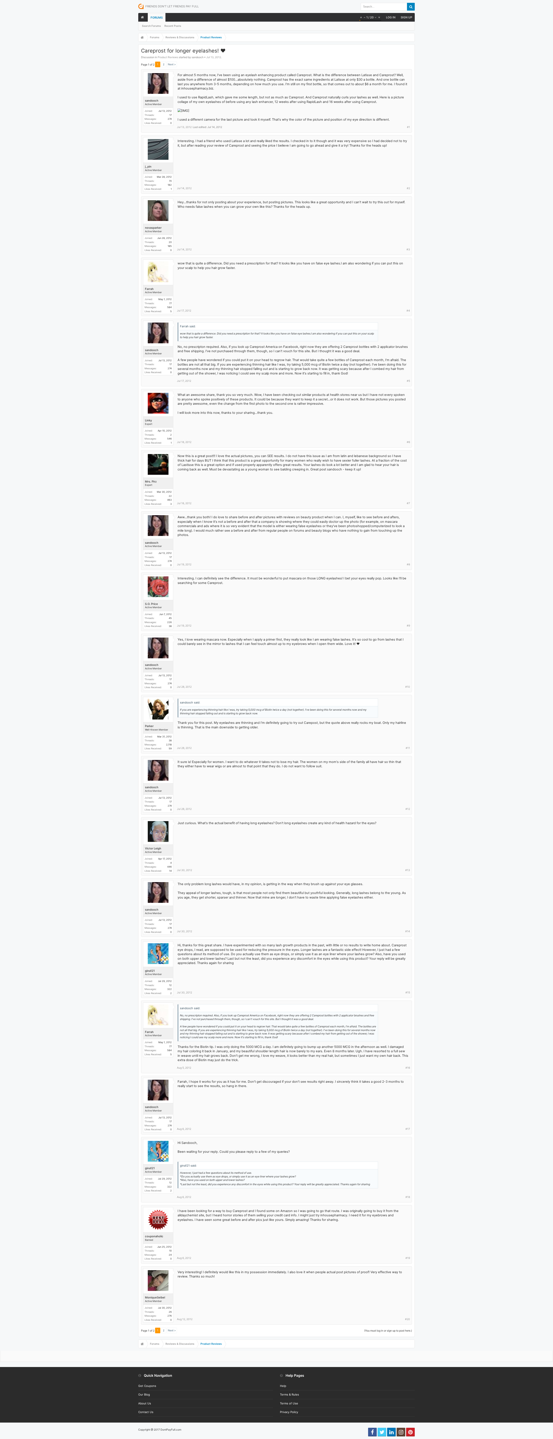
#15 (407, 992)
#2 (408, 188)
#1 (408, 127)
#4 (408, 310)
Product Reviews (168, 57)
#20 (407, 1319)
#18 (407, 1197)
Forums (157, 17)
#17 (407, 1128)
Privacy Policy (289, 1412)
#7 (408, 503)
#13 (407, 870)
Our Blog (144, 1394)
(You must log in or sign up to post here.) (388, 1330)
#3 (408, 249)
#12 (407, 809)
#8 (408, 564)
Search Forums (151, 25)
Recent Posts (172, 25)
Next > (172, 64)
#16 (407, 1067)
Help (283, 1386)
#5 (408, 380)
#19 (407, 1258)
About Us (144, 1403)
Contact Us (145, 1412)
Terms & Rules (289, 1394)
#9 (408, 625)
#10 (407, 686)
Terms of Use (289, 1403)
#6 (408, 442)
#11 (408, 748)
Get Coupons (147, 1386)
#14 (407, 931)
